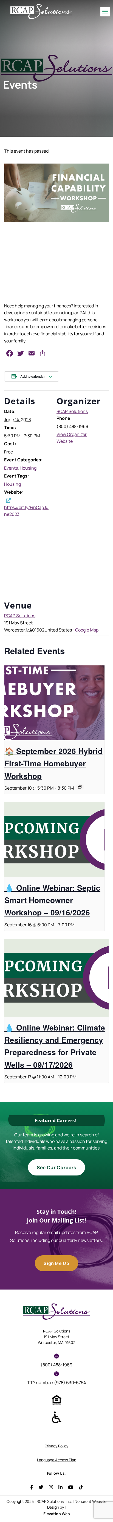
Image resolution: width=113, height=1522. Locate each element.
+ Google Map (85, 630)
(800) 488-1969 (56, 1365)
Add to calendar (32, 376)
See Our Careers (56, 1167)
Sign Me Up (56, 1263)
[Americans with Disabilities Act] (56, 1417)
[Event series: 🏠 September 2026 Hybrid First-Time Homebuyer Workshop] (80, 786)
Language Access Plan (56, 1459)
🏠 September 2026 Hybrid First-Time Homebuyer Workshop (53, 763)
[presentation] (54, 702)
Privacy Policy (56, 1445)
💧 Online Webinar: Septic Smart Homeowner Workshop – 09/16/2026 (52, 900)
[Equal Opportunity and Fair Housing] (56, 1399)
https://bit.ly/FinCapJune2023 (26, 510)
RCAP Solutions (72, 411)
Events (11, 468)
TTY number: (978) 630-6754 (56, 1383)
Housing (28, 468)
